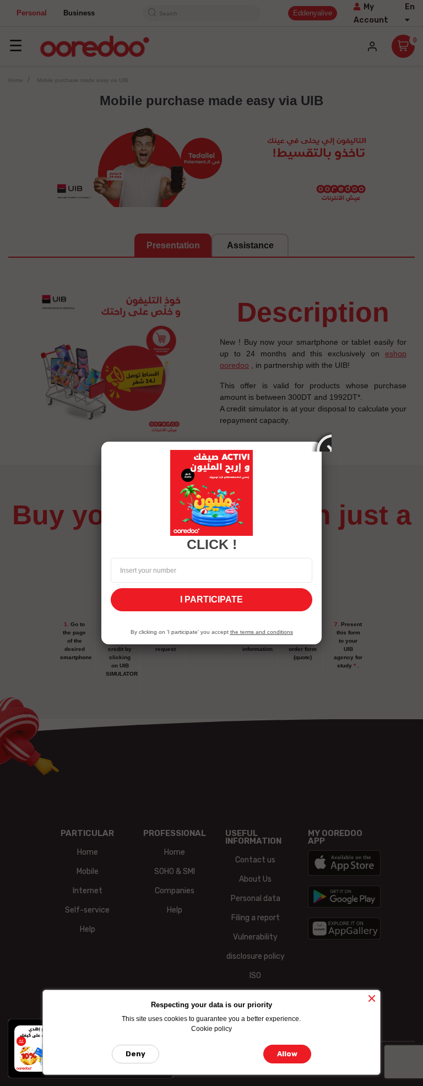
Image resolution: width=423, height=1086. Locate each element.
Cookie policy (211, 1029)
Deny (135, 1054)
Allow (287, 1054)
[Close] (322, 442)
